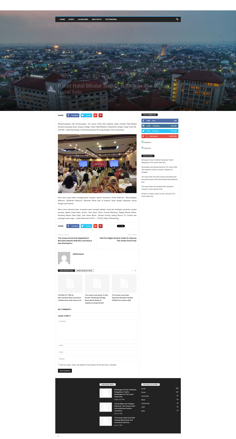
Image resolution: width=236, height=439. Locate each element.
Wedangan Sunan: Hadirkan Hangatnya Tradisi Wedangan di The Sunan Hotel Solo (157, 161)
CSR (143, 407)
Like (175, 121)
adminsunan (64, 97)
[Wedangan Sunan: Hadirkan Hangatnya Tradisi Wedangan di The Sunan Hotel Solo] (106, 393)
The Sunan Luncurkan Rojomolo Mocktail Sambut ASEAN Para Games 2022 (122, 297)
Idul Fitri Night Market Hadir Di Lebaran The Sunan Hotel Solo (118, 239)
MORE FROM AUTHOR (84, 271)
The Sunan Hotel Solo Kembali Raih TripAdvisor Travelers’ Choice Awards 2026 (157, 188)
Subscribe (173, 136)
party (143, 411)
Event (71, 19)
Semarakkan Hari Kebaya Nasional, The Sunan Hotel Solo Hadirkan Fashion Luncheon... (124, 407)
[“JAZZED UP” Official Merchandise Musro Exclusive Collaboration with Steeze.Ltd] (70, 283)
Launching (83, 19)
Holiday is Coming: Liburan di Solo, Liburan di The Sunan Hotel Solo (158, 195)
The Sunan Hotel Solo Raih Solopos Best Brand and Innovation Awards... (124, 420)
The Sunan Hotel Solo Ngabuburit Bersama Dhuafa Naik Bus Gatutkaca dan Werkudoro (75, 240)
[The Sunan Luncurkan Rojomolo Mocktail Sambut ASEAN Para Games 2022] (124, 283)
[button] (177, 19)
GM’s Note (96, 19)
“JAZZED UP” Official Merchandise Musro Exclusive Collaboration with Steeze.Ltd (69, 297)
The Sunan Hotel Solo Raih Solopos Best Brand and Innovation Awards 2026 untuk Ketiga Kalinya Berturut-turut (159, 179)
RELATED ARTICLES (66, 271)
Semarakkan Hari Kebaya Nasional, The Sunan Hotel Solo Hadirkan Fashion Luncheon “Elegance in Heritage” (159, 169)
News (143, 400)
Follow (174, 126)
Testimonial (111, 19)
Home (62, 19)
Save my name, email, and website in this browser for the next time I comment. (88, 365)
